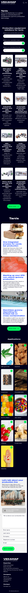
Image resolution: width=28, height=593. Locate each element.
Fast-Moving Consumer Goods (13, 570)
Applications (7, 579)
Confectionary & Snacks (11, 568)
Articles (5, 581)
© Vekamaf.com (14, 591)
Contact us (6, 586)
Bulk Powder (7, 566)
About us (6, 576)
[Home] (8, 2)
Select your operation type (11, 40)
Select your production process (13, 33)
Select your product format (11, 47)
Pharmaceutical (8, 565)
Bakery (5, 571)
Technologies (7, 578)
